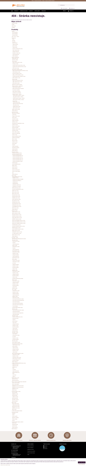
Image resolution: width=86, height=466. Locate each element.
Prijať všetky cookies (81, 462)
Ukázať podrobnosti (82, 464)
